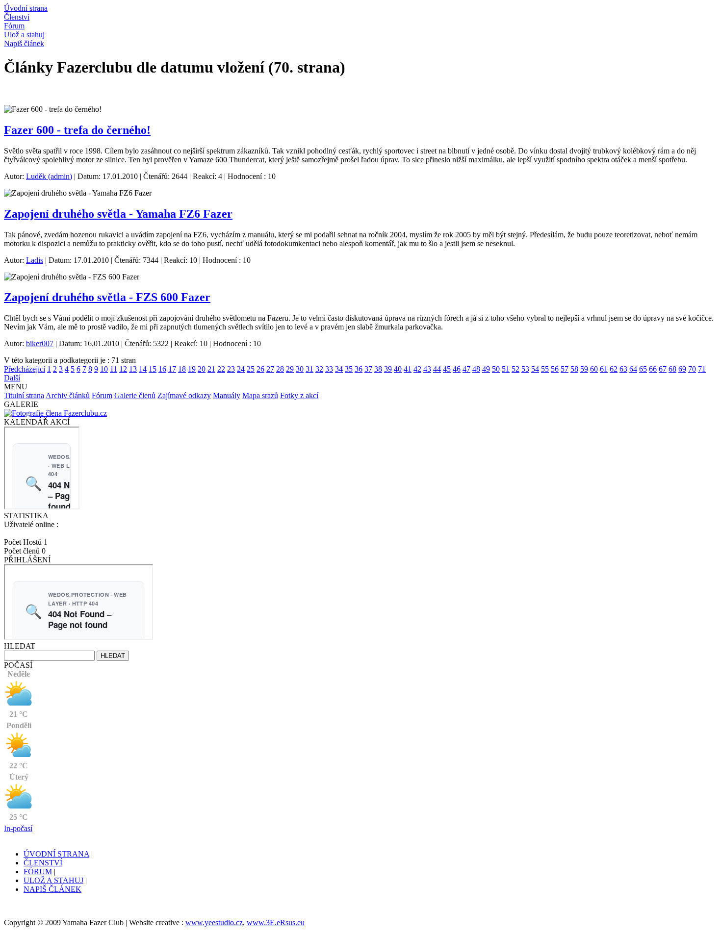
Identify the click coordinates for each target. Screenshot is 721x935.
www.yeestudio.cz (214, 922)
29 (290, 369)
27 (270, 369)
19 (192, 369)
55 (545, 369)
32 (319, 369)
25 (251, 369)
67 (663, 369)
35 (349, 369)
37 (368, 369)
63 (623, 369)
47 (466, 369)
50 (496, 369)
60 (594, 369)
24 (241, 369)
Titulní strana (24, 395)
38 (378, 369)
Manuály (226, 395)
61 (604, 369)
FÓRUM (38, 871)
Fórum (102, 395)
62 (614, 369)
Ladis (34, 260)
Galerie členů (134, 395)
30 (300, 369)
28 (280, 369)
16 (162, 369)
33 (329, 369)
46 (457, 369)
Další (12, 378)
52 (515, 369)
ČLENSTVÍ (43, 863)
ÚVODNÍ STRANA (56, 854)
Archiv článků (68, 395)
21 (211, 369)
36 (358, 369)
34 (339, 369)
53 (525, 369)
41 (408, 369)
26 (260, 369)
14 (143, 369)
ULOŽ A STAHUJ (53, 880)
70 (692, 369)
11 (113, 369)
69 (682, 369)
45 (447, 369)
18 (182, 369)
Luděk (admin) (49, 176)
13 (133, 369)
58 (574, 369)
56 (555, 369)
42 (417, 369)
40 (398, 369)
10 (104, 369)
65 (643, 369)
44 (437, 369)
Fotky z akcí (299, 395)
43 (427, 369)
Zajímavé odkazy (184, 395)
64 (633, 369)
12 (123, 369)
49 (486, 369)
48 (476, 369)
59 (584, 369)
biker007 (39, 343)
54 (535, 369)
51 (506, 369)
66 (653, 369)
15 (152, 369)
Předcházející (24, 369)
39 (388, 369)
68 (672, 369)
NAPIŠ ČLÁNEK (52, 889)
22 (221, 369)
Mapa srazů (260, 395)
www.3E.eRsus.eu (276, 922)
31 (309, 369)
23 (231, 369)
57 (564, 369)
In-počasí (18, 828)
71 (702, 369)
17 (172, 369)
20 (202, 369)
